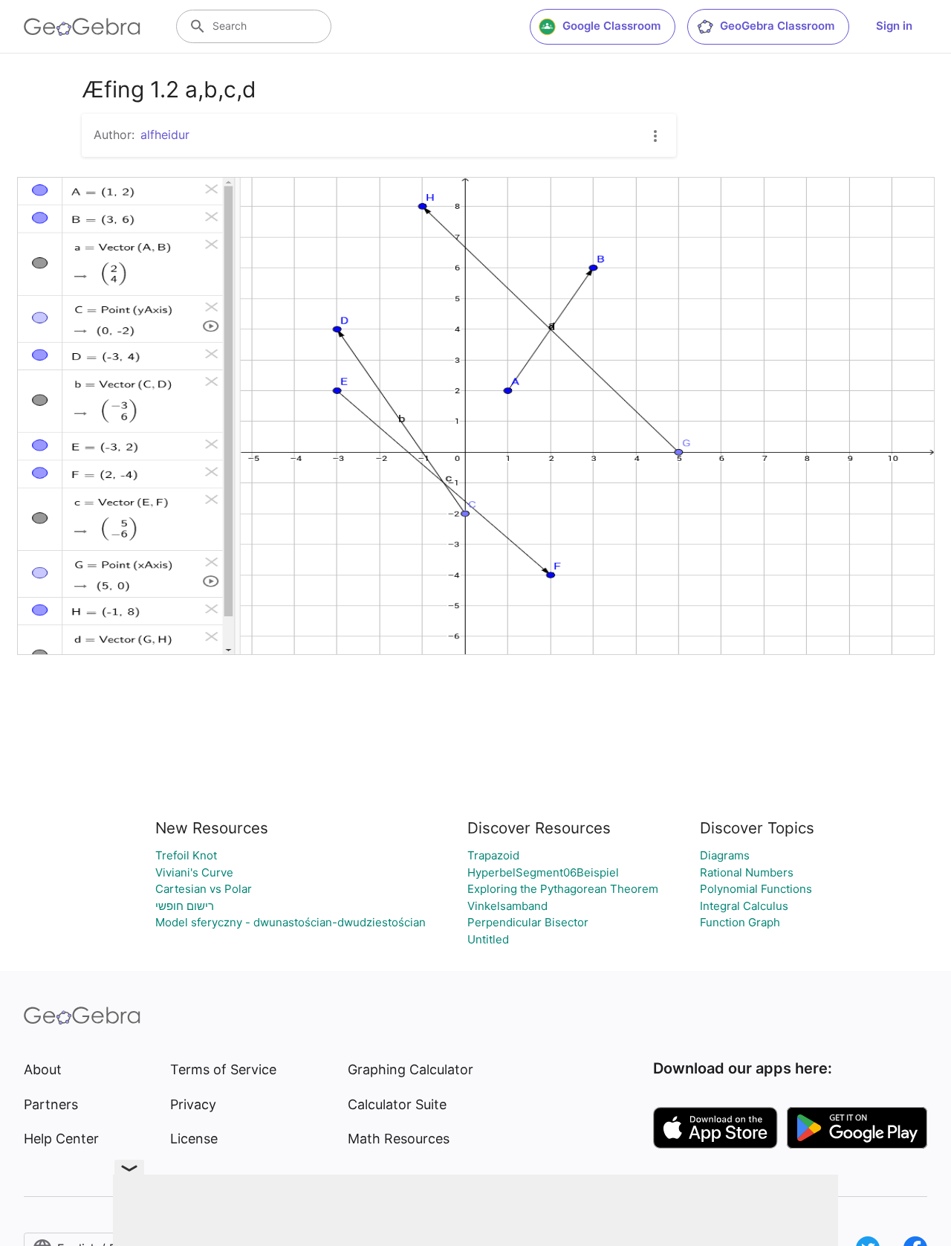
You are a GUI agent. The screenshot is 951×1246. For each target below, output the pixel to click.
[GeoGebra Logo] (82, 27)
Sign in (894, 26)
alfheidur (164, 134)
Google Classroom (611, 26)
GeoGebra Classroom (777, 26)
